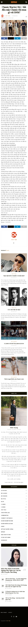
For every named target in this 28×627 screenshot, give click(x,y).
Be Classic (14, 341)
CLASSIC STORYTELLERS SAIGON (14, 343)
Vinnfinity (8, 222)
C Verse (3, 507)
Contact (10, 612)
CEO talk (3, 509)
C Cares (3, 504)
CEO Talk (8, 15)
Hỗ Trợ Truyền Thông (7, 529)
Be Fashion (4, 496)
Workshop (4, 540)
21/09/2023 (15, 15)
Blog (2, 501)
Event (2, 526)
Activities (4, 490)
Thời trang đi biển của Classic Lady (14, 379)
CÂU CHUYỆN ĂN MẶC (14, 309)
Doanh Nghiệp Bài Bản (7, 520)
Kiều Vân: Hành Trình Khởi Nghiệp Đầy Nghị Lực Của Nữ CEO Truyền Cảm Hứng (11, 570)
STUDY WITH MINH (5, 537)
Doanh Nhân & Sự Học (7, 523)
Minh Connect (4, 612)
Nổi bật (3, 531)
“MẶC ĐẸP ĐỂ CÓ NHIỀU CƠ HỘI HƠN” (14, 276)
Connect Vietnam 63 (6, 518)
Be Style (14, 273)
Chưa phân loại (5, 512)
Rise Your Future (6, 534)
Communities (4, 515)
